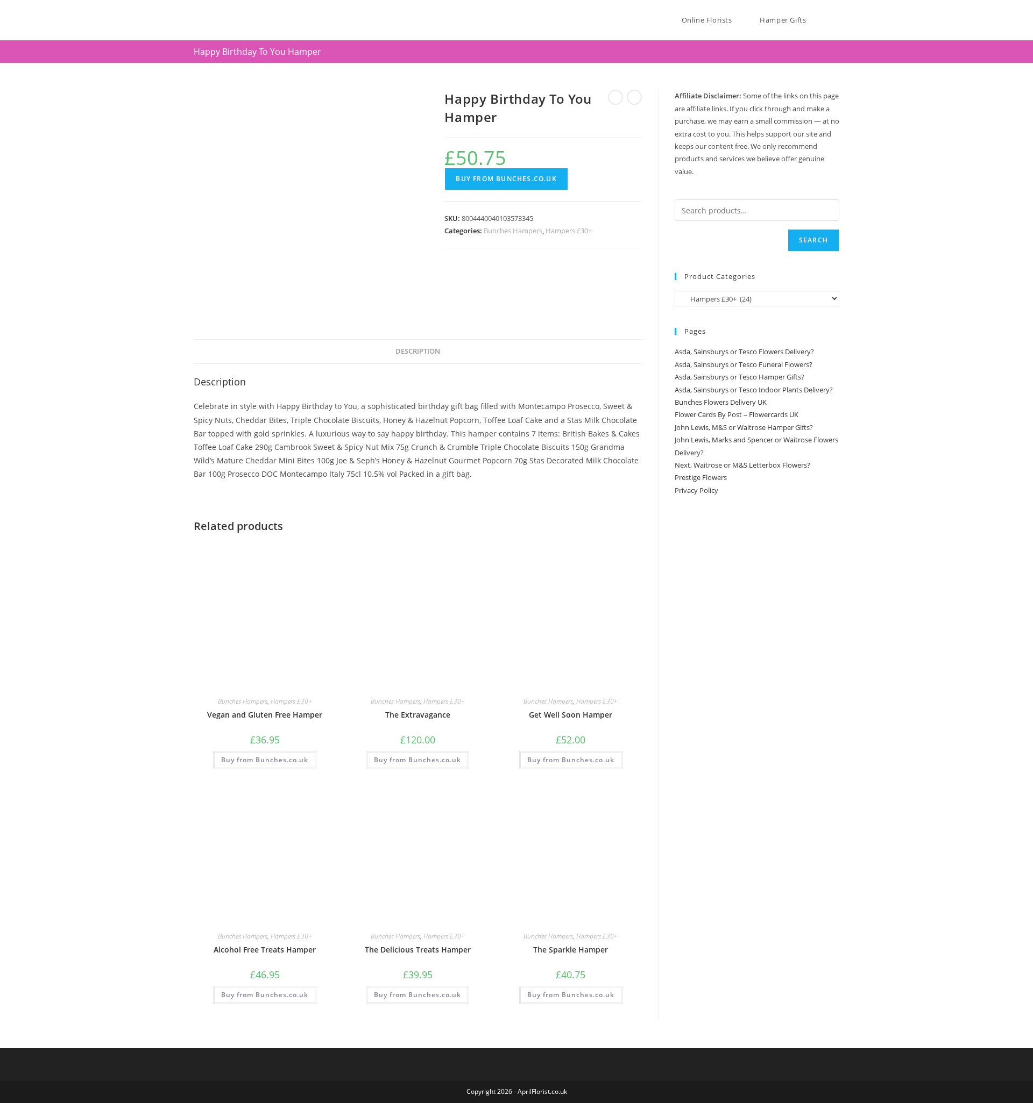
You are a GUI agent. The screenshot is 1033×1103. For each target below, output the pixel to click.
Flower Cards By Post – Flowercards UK (736, 414)
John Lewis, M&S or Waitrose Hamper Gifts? (744, 427)
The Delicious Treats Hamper (418, 949)
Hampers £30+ (569, 230)
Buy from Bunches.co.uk (506, 178)
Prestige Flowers (701, 477)
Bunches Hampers (513, 230)
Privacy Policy (696, 490)
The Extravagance (417, 715)
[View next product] (634, 97)
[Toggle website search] (836, 20)
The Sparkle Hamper (570, 949)
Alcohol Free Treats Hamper (265, 949)
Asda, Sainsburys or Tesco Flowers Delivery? (744, 351)
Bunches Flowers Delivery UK (721, 402)
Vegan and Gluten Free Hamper (264, 715)
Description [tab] (417, 351)
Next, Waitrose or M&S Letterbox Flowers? (742, 465)
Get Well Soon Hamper (570, 715)
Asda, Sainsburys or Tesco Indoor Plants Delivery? (754, 390)
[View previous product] (615, 97)
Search (813, 240)
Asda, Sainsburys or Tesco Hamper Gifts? (739, 377)
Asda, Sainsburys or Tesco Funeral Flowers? (743, 364)
